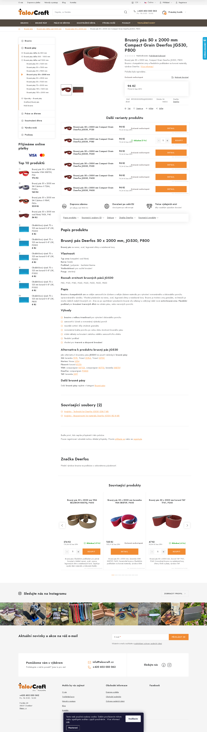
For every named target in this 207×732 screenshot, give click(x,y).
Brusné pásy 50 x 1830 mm (37, 71)
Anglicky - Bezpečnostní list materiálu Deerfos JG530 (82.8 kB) (92, 415)
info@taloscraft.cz (103, 662)
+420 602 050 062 (147, 11)
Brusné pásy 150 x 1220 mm (37, 89)
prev (62, 525)
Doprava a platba (33, 2)
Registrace (183, 2)
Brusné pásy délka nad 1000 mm (36, 60)
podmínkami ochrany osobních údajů (148, 643)
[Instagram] (169, 665)
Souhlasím (133, 718)
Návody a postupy (51, 2)
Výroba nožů (31, 127)
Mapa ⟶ (23, 708)
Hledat (125, 12)
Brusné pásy (30, 48)
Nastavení (73, 727)
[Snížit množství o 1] (159, 140)
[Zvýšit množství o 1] (167, 140)
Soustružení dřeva (33, 120)
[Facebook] (164, 665)
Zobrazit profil (173, 593)
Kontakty (73, 2)
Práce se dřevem (33, 113)
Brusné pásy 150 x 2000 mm (38, 92)
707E (75, 358)
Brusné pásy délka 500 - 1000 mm (37, 56)
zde (67, 722)
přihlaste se (120, 439)
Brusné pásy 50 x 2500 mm (37, 78)
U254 (77, 361)
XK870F (117, 367)
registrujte (137, 439)
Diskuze (110, 217)
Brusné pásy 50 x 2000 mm (38, 74)
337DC (102, 358)
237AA (88, 358)
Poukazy (29, 134)
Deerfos (176, 101)
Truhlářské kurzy (68, 697)
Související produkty (147, 217)
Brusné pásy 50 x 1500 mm (37, 67)
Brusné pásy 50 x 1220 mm (37, 64)
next (187, 525)
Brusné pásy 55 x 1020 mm (37, 82)
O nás (20, 2)
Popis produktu (69, 217)
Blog (64, 2)
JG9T (76, 374)
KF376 (79, 364)
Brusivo (28, 40)
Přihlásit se (179, 637)
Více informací (147, 66)
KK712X (81, 367)
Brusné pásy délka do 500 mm (35, 53)
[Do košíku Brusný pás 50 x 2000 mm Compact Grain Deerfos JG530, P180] (179, 140)
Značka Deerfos (126, 217)
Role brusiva (28, 105)
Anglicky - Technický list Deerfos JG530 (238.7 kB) (86, 411)
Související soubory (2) (92, 217)
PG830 (85, 371)
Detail (171, 128)
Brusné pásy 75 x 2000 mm (37, 85)
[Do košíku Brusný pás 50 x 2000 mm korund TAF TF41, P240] (177, 551)
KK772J (101, 367)
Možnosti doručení (182, 77)
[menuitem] (25, 23)
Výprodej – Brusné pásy (33, 98)
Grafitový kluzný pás (31, 102)
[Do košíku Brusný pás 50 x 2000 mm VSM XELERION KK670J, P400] (91, 551)
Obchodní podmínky (113, 697)
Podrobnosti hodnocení (157, 56)
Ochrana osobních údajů (115, 701)
